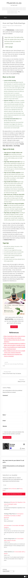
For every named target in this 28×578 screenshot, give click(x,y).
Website (5, 426)
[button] (19, 12)
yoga (4, 365)
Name (4, 415)
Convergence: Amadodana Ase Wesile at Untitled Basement (14, 515)
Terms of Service (13, 488)
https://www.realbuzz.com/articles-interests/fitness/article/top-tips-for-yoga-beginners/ (14, 339)
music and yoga (13, 364)
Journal (6, 362)
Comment (5, 395)
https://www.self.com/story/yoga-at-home (14, 336)
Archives (5, 569)
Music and (6, 364)
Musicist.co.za (14, 2)
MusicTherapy (20, 364)
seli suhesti (6, 525)
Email (4, 420)
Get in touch (14, 326)
